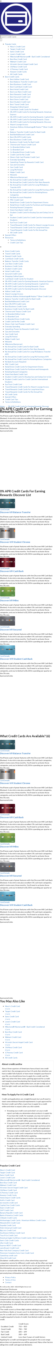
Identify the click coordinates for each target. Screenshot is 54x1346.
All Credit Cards (16, 74)
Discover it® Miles (9, 600)
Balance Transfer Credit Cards (17, 261)
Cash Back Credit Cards (14, 259)
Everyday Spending (17, 160)
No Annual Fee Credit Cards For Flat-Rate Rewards (30, 182)
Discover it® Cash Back (12, 571)
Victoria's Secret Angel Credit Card (24, 64)
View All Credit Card (8, 1258)
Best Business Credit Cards (21, 139)
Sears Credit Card (7, 1208)
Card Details (5, 509)
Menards (13, 175)
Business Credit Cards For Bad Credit (24, 142)
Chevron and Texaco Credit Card (23, 144)
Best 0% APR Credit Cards (20, 137)
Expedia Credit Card (8, 1225)
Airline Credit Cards (12, 291)
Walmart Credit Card (18, 62)
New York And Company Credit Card (14, 1250)
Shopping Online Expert (19, 107)
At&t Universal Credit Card (10, 1228)
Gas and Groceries (17, 165)
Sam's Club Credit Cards (9, 1240)
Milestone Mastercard (18, 177)
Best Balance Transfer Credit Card (23, 82)
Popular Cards (10, 44)
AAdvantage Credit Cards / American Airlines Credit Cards (23, 1220)
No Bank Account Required (20, 197)
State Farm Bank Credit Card (21, 210)
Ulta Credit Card (6, 1243)
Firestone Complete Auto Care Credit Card (17, 1253)
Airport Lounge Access (19, 124)
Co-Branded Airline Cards (20, 147)
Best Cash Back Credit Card (21, 87)
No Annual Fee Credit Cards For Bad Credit (27, 180)
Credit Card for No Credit (20, 155)
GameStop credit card (8, 1255)
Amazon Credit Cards (18, 72)
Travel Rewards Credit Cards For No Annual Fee (28, 230)
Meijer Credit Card (17, 172)
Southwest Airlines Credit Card (12, 1233)
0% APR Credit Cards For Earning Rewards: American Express (29, 281)
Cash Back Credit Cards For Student (24, 109)
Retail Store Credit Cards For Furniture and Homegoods (31, 205)
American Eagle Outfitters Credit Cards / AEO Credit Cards (23, 1238)
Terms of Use (10, 1280)
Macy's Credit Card (17, 46)
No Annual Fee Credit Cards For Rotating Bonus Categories (28, 359)
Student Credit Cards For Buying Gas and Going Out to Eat (28, 377)
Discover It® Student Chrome (15, 542)
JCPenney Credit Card (19, 69)
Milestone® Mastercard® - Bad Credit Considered (30, 57)
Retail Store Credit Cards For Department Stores (29, 202)
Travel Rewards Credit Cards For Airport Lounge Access (32, 225)
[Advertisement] (27, 459)
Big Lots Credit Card (8, 1230)
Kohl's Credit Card (7, 1200)
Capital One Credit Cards (10, 1205)
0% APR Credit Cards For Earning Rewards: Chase (29, 119)
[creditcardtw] (16, 34)
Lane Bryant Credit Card (9, 1248)
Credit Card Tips (16, 243)
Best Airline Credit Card (19, 79)
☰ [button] (1, 1)
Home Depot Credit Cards (10, 1198)
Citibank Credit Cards (8, 1218)
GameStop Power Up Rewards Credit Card (26, 162)
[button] (27, 1327)
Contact (8, 1282)
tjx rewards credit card (9, 1203)
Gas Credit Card (16, 167)
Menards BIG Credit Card (10, 1223)
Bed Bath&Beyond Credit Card (22, 134)
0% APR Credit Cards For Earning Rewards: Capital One (32, 117)
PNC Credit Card (16, 200)
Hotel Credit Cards (12, 271)
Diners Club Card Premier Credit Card (24, 157)
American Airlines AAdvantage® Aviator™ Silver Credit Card (28, 296)
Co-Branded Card (17, 150)
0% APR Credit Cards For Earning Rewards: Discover (30, 122)
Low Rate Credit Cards (14, 264)
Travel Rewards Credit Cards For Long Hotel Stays (29, 227)
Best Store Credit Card (19, 99)
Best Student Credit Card (20, 102)
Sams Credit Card (17, 52)
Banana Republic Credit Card (11, 1213)
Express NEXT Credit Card (10, 1245)
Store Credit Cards (12, 251)
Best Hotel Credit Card (19, 89)
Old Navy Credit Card (18, 67)
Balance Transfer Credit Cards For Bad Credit (27, 132)
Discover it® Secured (10, 629)
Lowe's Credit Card (17, 54)
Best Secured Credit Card (20, 97)
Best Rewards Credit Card (20, 94)
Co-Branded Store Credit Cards (22, 152)
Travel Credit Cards (12, 254)
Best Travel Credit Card (19, 104)
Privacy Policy (10, 1277)
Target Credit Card (17, 49)
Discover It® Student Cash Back (16, 658)
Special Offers (10, 235)
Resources (9, 237)
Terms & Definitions (18, 240)
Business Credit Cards (14, 266)
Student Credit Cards (13, 269)
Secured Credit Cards (13, 274)
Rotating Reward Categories (21, 207)
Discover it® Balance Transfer (15, 512)
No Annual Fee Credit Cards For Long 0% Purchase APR (32, 190)
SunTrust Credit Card (18, 222)
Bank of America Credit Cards (11, 1215)
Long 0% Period (16, 170)
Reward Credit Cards (13, 256)
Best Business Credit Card (20, 84)
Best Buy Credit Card (18, 59)
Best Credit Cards (12, 77)
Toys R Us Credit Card (8, 1235)
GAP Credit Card (6, 1210)
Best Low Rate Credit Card (20, 92)
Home (2, 406)
